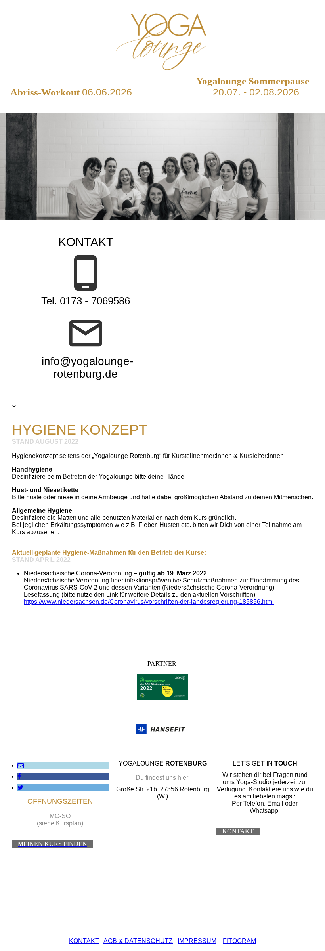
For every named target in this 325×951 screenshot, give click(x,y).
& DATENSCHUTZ (145, 941)
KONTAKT (84, 941)
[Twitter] (20, 787)
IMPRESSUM (197, 941)
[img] (162, 39)
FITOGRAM (239, 941)
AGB (110, 941)
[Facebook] (19, 776)
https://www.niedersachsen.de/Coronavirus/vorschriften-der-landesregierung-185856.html (149, 601)
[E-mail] (20, 765)
